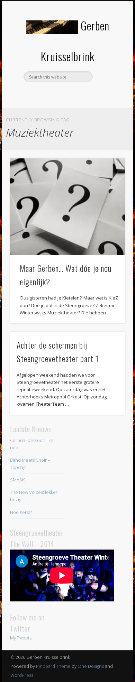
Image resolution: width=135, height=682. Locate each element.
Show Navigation (108, 61)
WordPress (21, 675)
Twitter (66, 94)
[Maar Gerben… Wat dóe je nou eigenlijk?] (67, 206)
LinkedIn (80, 94)
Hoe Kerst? (21, 512)
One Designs (91, 666)
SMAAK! (18, 480)
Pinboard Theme (53, 666)
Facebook (52, 94)
